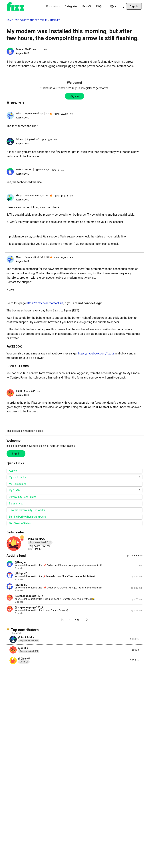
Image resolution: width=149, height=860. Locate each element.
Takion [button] (19, 139)
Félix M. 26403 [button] (23, 49)
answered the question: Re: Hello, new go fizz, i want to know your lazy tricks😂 (55, 599)
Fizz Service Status (20, 523)
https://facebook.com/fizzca (96, 353)
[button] (10, 51)
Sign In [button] (75, 96)
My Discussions (17, 483)
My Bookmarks (74, 477)
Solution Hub (16, 503)
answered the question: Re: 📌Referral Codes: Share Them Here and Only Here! (55, 576)
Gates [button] (19, 391)
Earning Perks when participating (28, 516)
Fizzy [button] (18, 195)
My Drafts (74, 490)
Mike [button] (18, 113)
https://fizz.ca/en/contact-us (45, 303)
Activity (13, 470)
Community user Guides (22, 497)
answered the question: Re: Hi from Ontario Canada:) (41, 610)
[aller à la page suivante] (86, 619)
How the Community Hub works (27, 510)
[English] (15, 6)
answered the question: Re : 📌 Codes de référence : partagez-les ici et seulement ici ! (58, 565)
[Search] (122, 6)
